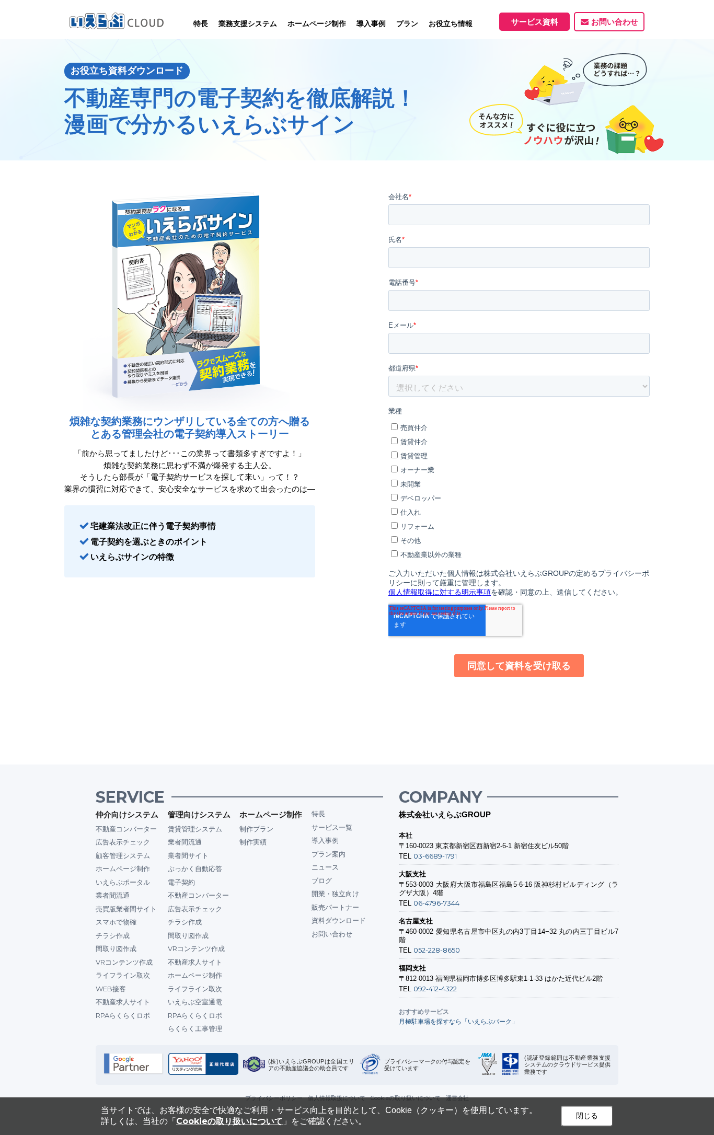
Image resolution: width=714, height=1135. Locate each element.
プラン (407, 23)
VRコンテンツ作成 (124, 962)
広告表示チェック (123, 842)
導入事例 (325, 840)
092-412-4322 (435, 989)
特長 (200, 23)
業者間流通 (113, 895)
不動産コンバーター (126, 829)
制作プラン (256, 829)
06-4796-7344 (436, 903)
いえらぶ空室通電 (195, 1002)
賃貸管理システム (195, 829)
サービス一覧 (332, 827)
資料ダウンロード (339, 920)
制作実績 (253, 842)
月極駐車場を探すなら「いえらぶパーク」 (458, 1021)
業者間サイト (188, 855)
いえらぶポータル (123, 882)
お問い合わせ (614, 22)
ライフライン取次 (123, 975)
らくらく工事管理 (195, 1028)
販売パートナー (335, 907)
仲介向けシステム (127, 814)
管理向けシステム (199, 814)
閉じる (587, 1115)
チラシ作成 (113, 935)
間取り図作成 (116, 948)
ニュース (325, 867)
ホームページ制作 (123, 868)
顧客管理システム (123, 855)
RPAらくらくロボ (123, 1015)
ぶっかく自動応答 (195, 868)
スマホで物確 (116, 922)
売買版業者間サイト (126, 909)
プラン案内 (329, 854)
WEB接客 (111, 989)
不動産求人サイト (123, 1002)
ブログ (322, 880)
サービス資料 (534, 22)
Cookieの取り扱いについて (229, 1121)
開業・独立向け (335, 893)
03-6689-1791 (435, 856)
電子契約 (181, 882)
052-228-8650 (436, 950)
